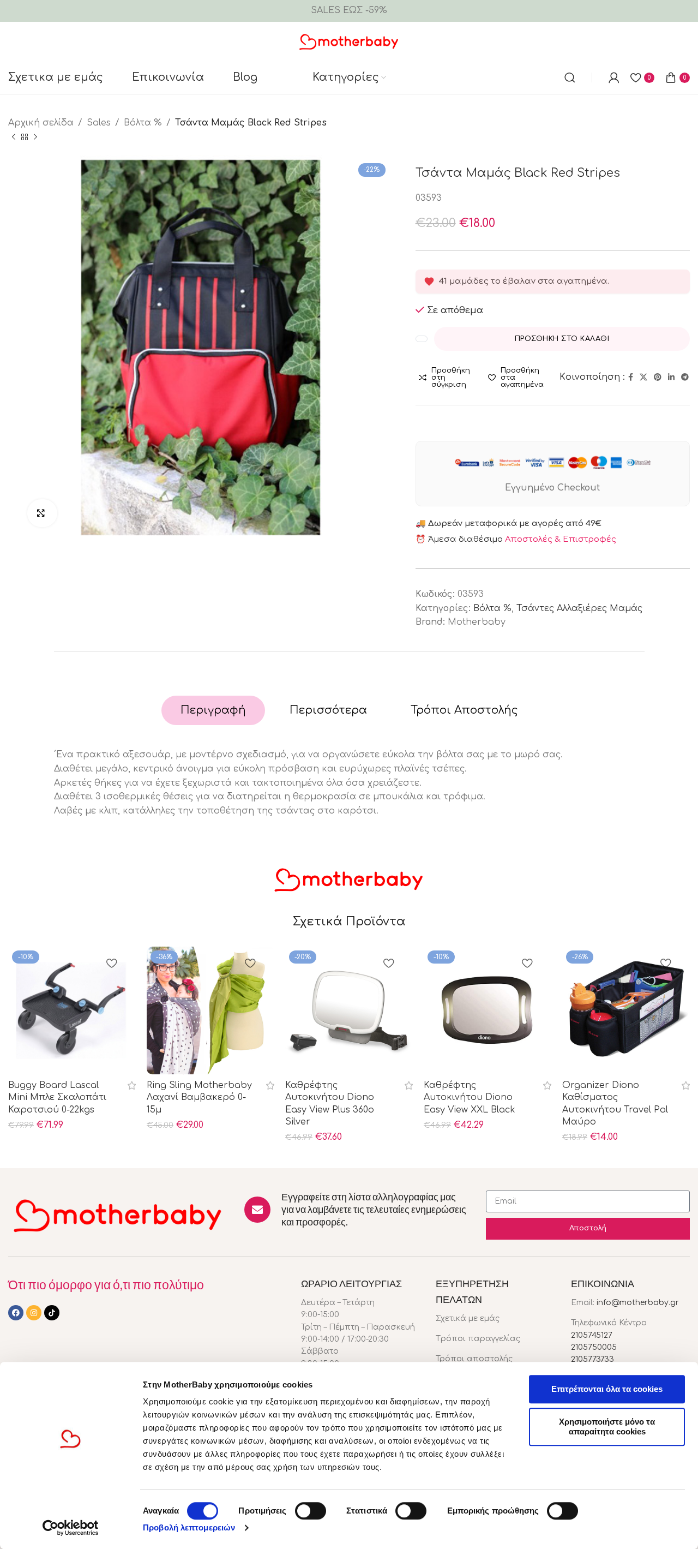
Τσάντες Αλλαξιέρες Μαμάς (579, 608)
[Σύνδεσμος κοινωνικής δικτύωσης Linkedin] (671, 377)
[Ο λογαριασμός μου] (614, 77)
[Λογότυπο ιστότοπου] (349, 41)
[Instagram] (33, 1312)
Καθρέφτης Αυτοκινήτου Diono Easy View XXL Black (469, 1097)
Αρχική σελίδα (41, 123)
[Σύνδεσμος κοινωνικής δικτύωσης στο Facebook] (630, 377)
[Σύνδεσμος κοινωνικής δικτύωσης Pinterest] (658, 377)
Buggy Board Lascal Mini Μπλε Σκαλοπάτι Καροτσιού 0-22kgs (57, 1097)
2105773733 (592, 1359)
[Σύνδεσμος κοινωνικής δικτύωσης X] (643, 377)
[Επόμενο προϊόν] (35, 136)
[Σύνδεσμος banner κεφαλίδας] (349, 11)
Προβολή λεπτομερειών (189, 1527)
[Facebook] (15, 1312)
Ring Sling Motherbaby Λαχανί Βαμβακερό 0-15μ (199, 1097)
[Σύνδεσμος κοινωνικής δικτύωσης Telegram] (685, 377)
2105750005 (594, 1347)
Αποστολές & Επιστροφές (560, 539)
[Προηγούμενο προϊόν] (13, 136)
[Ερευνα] (570, 77)
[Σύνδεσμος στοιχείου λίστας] (495, 1319)
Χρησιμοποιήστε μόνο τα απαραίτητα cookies (607, 1426)
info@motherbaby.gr (638, 1303)
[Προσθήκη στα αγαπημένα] (111, 964)
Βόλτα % (143, 123)
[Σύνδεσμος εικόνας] (118, 1214)
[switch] (310, 1511)
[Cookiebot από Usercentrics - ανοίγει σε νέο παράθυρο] (70, 1528)
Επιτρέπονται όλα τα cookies (607, 1388)
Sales (99, 123)
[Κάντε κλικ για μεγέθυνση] (42, 513)
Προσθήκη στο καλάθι (562, 339)
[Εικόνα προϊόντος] (72, 1010)
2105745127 (591, 1335)
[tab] (213, 710)
